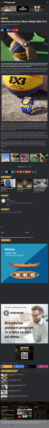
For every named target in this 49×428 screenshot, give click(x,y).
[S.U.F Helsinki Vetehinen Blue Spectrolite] (8, 183)
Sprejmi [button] (11, 425)
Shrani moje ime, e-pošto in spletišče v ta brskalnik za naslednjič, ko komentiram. (17, 237)
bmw (38, 409)
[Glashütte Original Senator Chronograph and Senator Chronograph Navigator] (41, 183)
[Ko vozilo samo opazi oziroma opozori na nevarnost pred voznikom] (29, 416)
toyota (42, 418)
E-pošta (2, 232)
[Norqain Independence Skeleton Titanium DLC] (24, 183)
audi (35, 409)
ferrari (42, 409)
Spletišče (27, 232)
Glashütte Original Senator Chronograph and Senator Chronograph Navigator (40, 189)
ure (30, 166)
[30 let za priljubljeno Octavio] (4, 381)
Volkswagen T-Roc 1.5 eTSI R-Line (15, 374)
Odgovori (8, 205)
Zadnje (24, 371)
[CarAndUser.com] (9, 2)
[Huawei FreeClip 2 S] (24, 416)
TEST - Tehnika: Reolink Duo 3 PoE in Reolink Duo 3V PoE (18, 13)
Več (8, 425)
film (44, 409)
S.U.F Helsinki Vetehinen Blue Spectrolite (7, 189)
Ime (2, 227)
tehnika (35, 418)
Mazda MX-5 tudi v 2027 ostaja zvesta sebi (17, 396)
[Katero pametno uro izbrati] (4, 392)
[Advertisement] (24, 293)
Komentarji (40, 371)
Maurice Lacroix (22, 166)
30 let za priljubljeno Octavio (14, 379)
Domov (3, 15)
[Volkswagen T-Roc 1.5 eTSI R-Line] (4, 376)
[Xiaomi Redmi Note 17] (19, 416)
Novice (8, 15)
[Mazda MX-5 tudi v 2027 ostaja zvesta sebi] (4, 397)
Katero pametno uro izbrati (14, 390)
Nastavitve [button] (4, 425)
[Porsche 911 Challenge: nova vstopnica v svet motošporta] (29, 413)
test (39, 418)
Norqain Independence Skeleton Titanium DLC (24, 189)
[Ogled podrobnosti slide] (22, 8)
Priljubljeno (9, 371)
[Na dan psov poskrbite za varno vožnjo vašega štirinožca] (24, 413)
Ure (5, 15)
